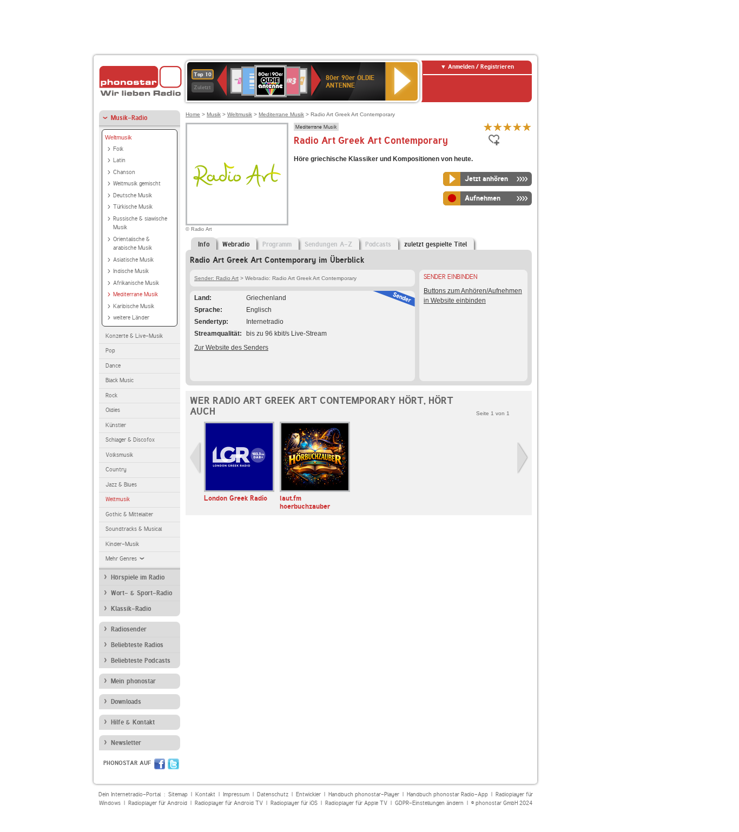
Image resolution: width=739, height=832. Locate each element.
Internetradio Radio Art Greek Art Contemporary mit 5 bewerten (527, 127)
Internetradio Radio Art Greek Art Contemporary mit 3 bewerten (507, 127)
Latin (119, 160)
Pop (110, 350)
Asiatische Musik (133, 259)
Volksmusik (119, 454)
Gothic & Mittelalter (129, 514)
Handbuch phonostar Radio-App (447, 794)
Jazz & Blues (121, 484)
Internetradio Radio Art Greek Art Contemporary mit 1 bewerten (488, 127)
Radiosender (129, 629)
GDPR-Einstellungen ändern (429, 803)
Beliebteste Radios (137, 645)
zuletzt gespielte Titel (435, 244)
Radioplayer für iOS (294, 803)
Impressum (236, 794)
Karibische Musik (133, 306)
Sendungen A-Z (328, 244)
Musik (214, 114)
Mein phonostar (133, 681)
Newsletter (126, 743)
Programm (277, 244)
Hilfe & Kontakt (133, 722)
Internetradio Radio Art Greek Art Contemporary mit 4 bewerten (517, 127)
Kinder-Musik (122, 544)
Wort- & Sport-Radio (141, 593)
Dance (113, 365)
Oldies (112, 410)
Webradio (235, 244)
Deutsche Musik (132, 195)
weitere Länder (131, 317)
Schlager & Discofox (130, 439)
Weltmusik (118, 137)
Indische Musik (131, 271)
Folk (118, 148)
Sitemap (178, 794)
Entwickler (308, 794)
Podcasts (378, 244)
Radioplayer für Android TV (229, 803)
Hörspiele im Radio (137, 577)
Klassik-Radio (131, 609)
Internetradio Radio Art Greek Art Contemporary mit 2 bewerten (498, 127)
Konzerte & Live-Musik (134, 336)
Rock (111, 395)
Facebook (159, 763)
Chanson (124, 172)
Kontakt (205, 794)
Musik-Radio (129, 118)
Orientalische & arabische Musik (132, 244)
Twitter (173, 763)
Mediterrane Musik (135, 294)
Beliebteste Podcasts (140, 660)
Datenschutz (272, 794)
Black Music (119, 380)
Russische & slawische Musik (140, 223)
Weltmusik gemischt (137, 183)
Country (116, 469)
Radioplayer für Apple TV (356, 803)
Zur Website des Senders (231, 347)
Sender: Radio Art (216, 278)
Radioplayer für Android (157, 803)
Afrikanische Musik (136, 283)
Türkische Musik (133, 206)
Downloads (126, 701)
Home (193, 114)
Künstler (115, 425)
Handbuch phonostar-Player (363, 794)
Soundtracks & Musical (133, 529)
